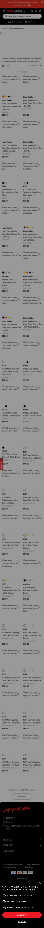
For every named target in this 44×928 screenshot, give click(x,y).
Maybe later (22, 922)
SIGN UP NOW (22, 915)
